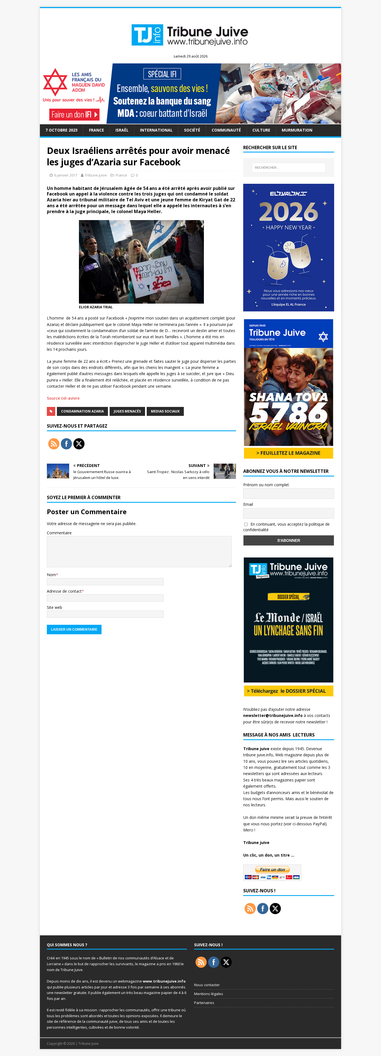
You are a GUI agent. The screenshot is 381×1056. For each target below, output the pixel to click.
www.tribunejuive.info (164, 981)
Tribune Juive (96, 175)
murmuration (297, 130)
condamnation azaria (82, 411)
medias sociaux (165, 411)
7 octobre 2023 (61, 130)
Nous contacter (207, 984)
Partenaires (204, 1002)
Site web (54, 607)
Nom (51, 574)
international (156, 130)
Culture (261, 130)
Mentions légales (208, 993)
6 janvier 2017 (65, 175)
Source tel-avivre (63, 398)
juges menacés (127, 411)
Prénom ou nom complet (266, 484)
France (96, 130)
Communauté (226, 130)
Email (248, 504)
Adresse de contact (64, 591)
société (192, 130)
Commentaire (59, 532)
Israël (122, 130)
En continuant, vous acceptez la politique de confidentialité (286, 527)
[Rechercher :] (289, 167)
